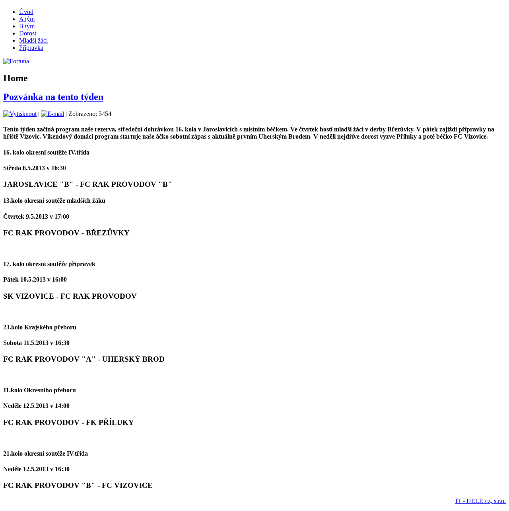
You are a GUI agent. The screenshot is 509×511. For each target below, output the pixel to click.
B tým (27, 26)
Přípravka (31, 47)
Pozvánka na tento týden (53, 97)
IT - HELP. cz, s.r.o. (480, 500)
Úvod (26, 11)
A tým (27, 19)
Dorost (27, 33)
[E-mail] (52, 113)
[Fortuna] (16, 61)
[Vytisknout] (20, 113)
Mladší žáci (33, 40)
